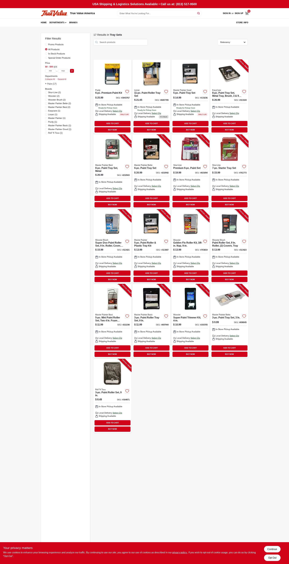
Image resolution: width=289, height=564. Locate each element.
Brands (73, 22)
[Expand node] (46, 83)
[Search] (199, 13)
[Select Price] (72, 71)
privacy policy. (179, 552)
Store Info (242, 22)
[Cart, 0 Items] (246, 13)
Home (44, 22)
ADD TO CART (112, 123)
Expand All (62, 79)
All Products (53, 49)
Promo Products (56, 44)
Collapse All (50, 79)
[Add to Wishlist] (127, 91)
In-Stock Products (56, 53)
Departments (56, 22)
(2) (54, 92)
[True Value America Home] (54, 13)
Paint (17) (52, 84)
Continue (272, 549)
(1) (54, 110)
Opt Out (272, 557)
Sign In (227, 13)
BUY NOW (112, 130)
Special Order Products (59, 58)
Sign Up (239, 13)
